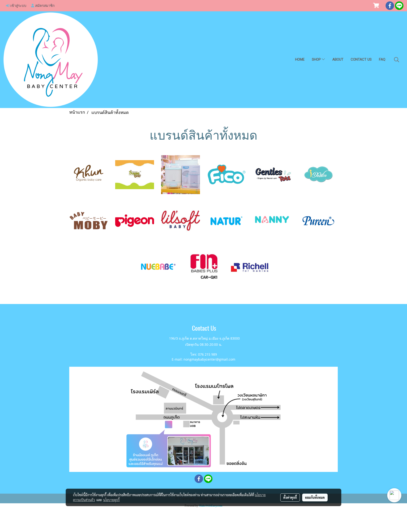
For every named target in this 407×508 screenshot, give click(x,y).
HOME (300, 59)
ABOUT (337, 59)
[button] (396, 59)
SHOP (317, 59)
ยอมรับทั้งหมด (315, 497)
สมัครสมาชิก (44, 5)
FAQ (382, 59)
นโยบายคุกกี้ (111, 500)
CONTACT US (361, 59)
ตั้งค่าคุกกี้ (290, 497)
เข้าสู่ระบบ (17, 5)
